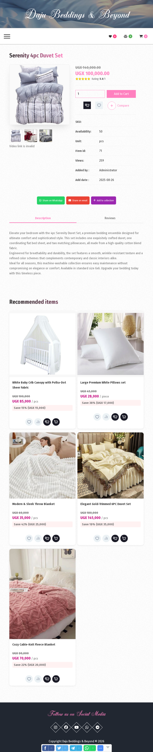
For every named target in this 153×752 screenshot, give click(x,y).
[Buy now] (87, 105)
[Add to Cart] (56, 422)
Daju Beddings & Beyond (76, 14)
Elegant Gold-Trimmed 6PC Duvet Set (105, 504)
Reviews (110, 218)
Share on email (79, 200)
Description (43, 218)
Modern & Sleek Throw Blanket (33, 504)
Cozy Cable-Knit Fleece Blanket (33, 645)
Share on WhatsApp (53, 200)
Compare (123, 106)
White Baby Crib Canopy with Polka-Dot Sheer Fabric (39, 385)
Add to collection (105, 200)
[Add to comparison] (112, 106)
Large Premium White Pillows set (103, 382)
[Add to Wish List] (99, 105)
